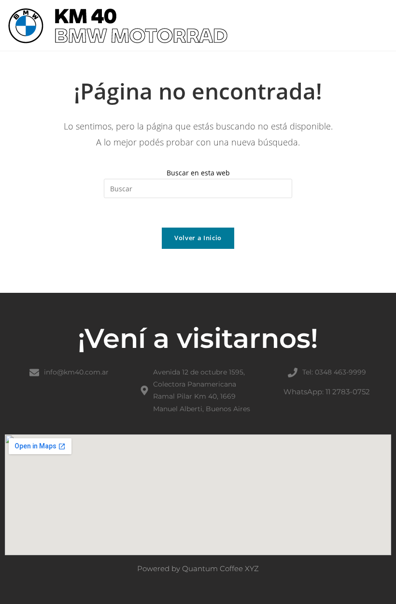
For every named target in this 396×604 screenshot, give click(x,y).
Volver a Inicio (198, 237)
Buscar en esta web (198, 172)
